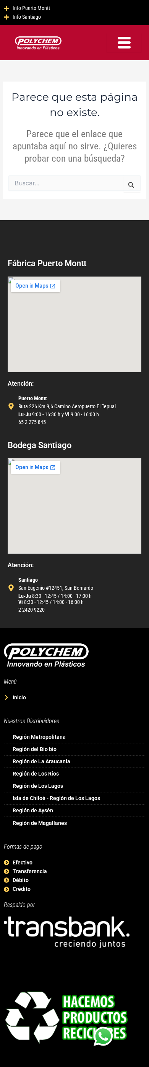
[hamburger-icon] (124, 42)
